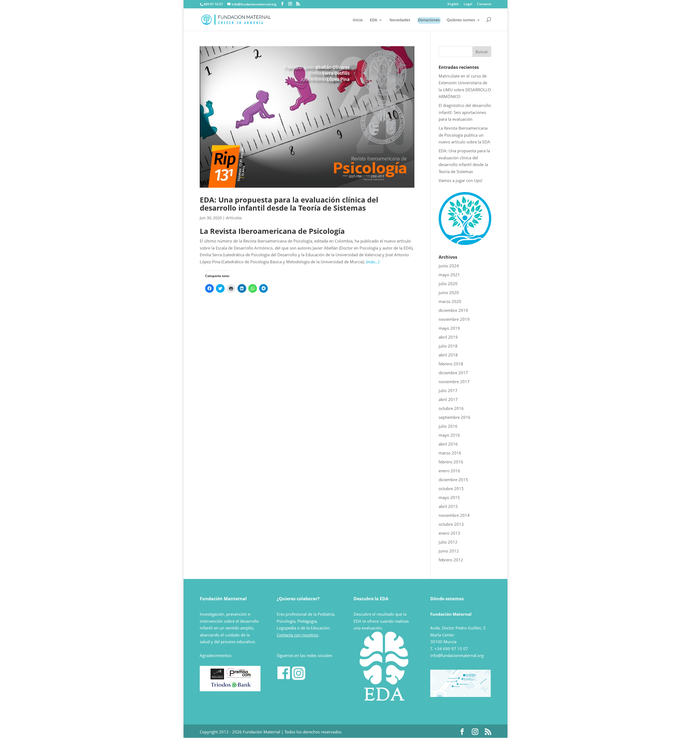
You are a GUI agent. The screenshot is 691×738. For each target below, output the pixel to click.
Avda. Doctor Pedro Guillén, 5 (458, 628)
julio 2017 (448, 390)
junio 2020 (449, 292)
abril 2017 (448, 399)
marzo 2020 (450, 301)
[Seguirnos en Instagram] (298, 678)
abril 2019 (448, 337)
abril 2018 (448, 355)
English (453, 4)
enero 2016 (449, 470)
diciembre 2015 (453, 479)
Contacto (484, 4)
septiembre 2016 (454, 417)
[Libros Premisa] (238, 677)
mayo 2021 (449, 274)
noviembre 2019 (454, 319)
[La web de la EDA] (384, 670)
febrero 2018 (451, 363)
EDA (373, 20)
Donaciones (429, 20)
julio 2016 (448, 426)
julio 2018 (448, 346)
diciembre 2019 (453, 310)
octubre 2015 (451, 488)
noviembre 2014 (454, 515)
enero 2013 (449, 533)
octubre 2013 (451, 524)
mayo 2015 (449, 497)
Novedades (399, 20)
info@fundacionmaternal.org (457, 655)
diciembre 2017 (453, 372)
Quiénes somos (461, 20)
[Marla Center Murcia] (217, 677)
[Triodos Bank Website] (231, 686)
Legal (468, 4)
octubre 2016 (451, 408)
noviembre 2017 (454, 381)
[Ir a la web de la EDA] (465, 243)
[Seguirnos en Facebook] (284, 678)
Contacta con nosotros (297, 635)
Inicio (358, 20)
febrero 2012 (451, 559)
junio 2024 (449, 265)
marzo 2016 (450, 453)
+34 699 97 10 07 (451, 648)
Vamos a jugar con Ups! (460, 180)
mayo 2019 (449, 328)
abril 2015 (448, 506)
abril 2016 (448, 444)
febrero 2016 (451, 461)
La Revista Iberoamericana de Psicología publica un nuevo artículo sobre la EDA (464, 134)
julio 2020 (448, 283)
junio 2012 (449, 551)
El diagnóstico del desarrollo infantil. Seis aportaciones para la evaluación (465, 112)
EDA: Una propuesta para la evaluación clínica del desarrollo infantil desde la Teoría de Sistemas (289, 204)
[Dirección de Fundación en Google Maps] (460, 695)
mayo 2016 (449, 435)
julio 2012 (448, 542)
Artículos (234, 217)
